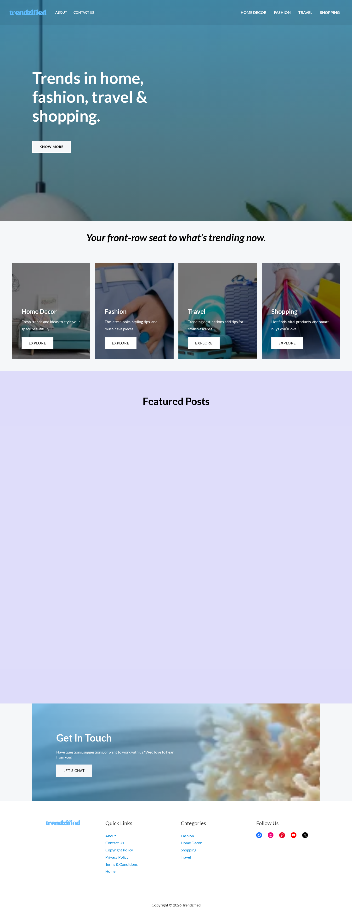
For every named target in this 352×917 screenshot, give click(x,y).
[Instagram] (270, 835)
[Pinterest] (282, 835)
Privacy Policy (116, 857)
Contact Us (84, 12)
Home (110, 871)
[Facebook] (259, 835)
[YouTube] (293, 835)
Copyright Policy (119, 850)
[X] (305, 835)
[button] (51, 147)
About (61, 12)
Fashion (282, 12)
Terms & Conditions (121, 864)
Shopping (330, 12)
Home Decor (253, 12)
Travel (305, 12)
